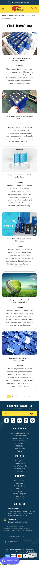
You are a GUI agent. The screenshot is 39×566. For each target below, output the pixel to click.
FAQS (19, 491)
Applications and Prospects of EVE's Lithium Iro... (19, 240)
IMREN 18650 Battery (16, 15)
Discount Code (19, 481)
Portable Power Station (19, 438)
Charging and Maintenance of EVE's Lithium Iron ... (19, 176)
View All (20, 451)
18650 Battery (19, 443)
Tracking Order (19, 486)
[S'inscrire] (31, 413)
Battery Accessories (19, 436)
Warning (20, 471)
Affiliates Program (19, 494)
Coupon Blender (19, 496)
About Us (19, 488)
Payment (19, 483)
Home (4, 15)
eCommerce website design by (16, 552)
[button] (2, 8)
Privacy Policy (19, 461)
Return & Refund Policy (19, 466)
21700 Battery (19, 446)
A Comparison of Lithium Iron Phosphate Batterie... (19, 59)
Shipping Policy (19, 463)
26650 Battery (19, 448)
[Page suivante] (29, 396)
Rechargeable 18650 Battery (19, 433)
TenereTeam (19, 499)
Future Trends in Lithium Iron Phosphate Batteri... (19, 118)
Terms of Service (19, 468)
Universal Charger (19, 441)
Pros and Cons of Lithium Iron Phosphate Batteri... (19, 359)
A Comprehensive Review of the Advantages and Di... (19, 301)
